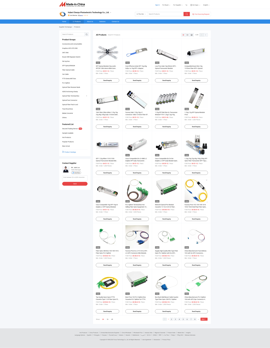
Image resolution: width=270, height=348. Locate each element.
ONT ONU (65, 53)
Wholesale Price (137, 332)
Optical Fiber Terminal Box (70, 96)
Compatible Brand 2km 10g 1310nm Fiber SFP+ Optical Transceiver (193, 68)
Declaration (157, 339)
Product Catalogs (70, 152)
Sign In (157, 5)
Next (203, 319)
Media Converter (67, 113)
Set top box (66, 61)
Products (78, 21)
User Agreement (146, 339)
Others (64, 117)
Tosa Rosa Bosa (67, 109)
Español (89, 335)
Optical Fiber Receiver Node (71, 87)
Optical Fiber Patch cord (70, 105)
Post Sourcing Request (202, 14)
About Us (90, 21)
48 (112, 319)
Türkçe (173, 335)
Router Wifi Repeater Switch (71, 57)
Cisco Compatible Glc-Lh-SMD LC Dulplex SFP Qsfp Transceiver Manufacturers (136, 160)
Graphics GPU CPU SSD (70, 48)
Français (104, 335)
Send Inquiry (107, 80)
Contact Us (115, 21)
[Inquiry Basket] (187, 5)
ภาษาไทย (166, 335)
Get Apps (195, 5)
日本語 (155, 335)
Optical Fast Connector (69, 100)
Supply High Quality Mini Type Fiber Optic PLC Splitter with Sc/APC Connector (166, 253)
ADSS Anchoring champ (70, 92)
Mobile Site (181, 332)
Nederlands (135, 335)
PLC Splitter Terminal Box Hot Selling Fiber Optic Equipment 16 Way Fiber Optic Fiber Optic (135, 207)
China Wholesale (126, 332)
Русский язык (113, 335)
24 (103, 319)
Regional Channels (160, 332)
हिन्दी (160, 335)
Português (97, 335)
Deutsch (128, 335)
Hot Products (83, 332)
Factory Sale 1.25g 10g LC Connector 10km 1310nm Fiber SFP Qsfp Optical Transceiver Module (137, 114)
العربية (143, 335)
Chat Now (77, 173)
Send (75, 184)
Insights (188, 332)
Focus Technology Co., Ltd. (121, 339)
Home (64, 21)
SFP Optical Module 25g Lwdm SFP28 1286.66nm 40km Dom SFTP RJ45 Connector (106, 68)
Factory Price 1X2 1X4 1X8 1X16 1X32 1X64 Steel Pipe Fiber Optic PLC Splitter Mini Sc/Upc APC (195, 207)
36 (107, 319)
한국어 (149, 335)
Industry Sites (148, 332)
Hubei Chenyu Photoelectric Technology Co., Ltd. (88, 12)
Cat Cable (65, 74)
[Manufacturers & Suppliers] (72, 4)
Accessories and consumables (72, 44)
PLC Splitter (66, 83)
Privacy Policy (166, 339)
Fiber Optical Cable (68, 70)
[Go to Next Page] (206, 34)
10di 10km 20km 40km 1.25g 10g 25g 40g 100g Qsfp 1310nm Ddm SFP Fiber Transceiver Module (107, 114)
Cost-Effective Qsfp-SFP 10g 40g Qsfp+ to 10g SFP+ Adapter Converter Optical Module (136, 68)
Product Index (171, 332)
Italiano (121, 335)
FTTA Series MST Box (69, 79)
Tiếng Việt (180, 335)
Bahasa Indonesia (190, 335)
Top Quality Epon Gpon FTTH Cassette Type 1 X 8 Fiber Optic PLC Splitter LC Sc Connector (107, 299)
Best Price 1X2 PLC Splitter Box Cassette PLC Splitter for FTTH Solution (135, 299)
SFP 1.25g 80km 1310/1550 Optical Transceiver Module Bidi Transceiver (106, 160)
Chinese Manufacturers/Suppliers (109, 332)
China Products (93, 332)
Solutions (102, 21)
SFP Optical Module (68, 66)
